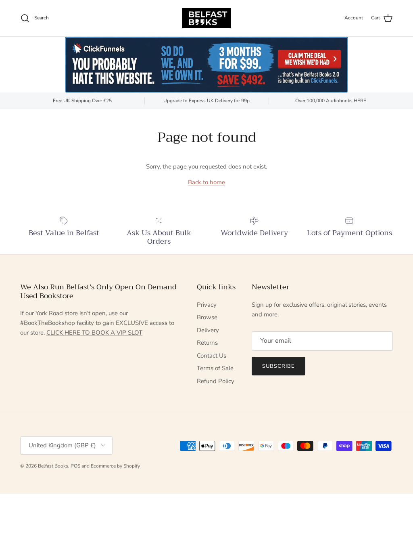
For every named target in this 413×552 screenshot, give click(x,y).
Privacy (207, 305)
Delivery (208, 330)
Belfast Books (53, 466)
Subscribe (278, 366)
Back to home (206, 182)
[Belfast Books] (206, 18)
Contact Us (211, 356)
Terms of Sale (215, 368)
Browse (207, 317)
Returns (207, 343)
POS (75, 466)
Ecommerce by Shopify (115, 466)
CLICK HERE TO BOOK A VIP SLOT (94, 333)
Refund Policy (215, 381)
